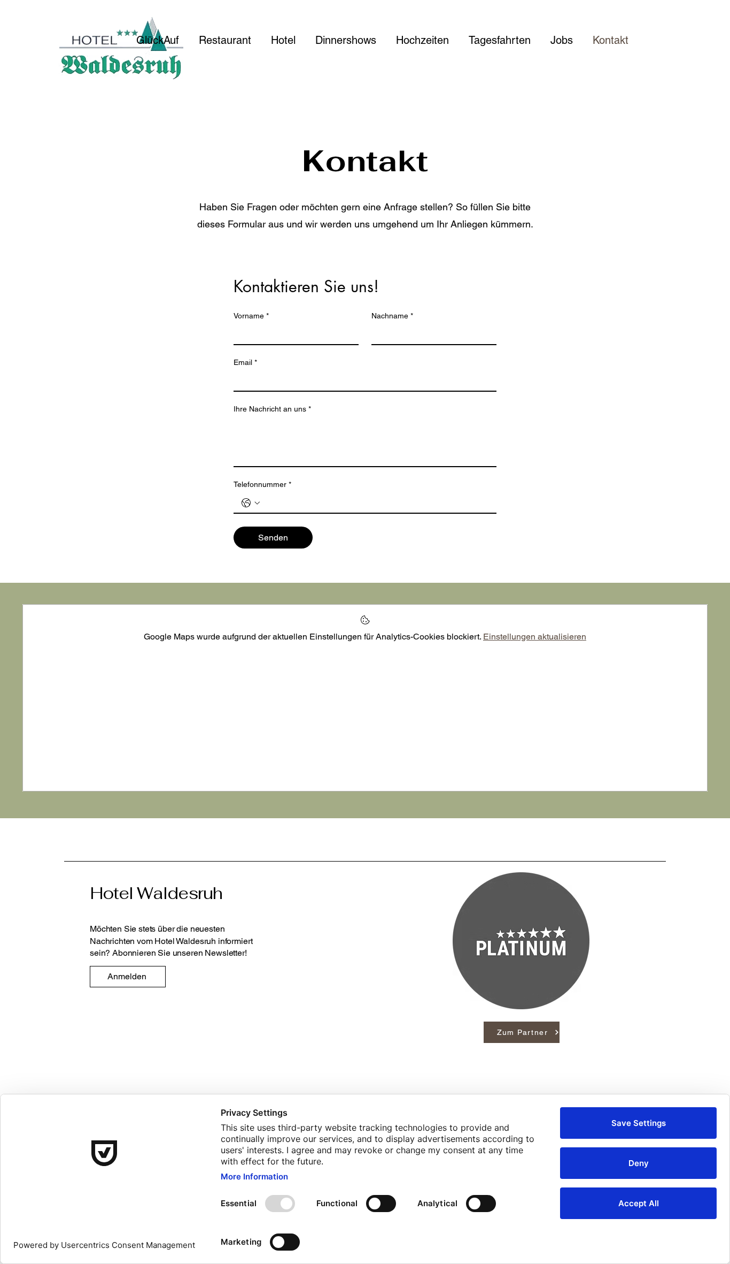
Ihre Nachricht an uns (272, 409)
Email (245, 362)
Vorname (251, 315)
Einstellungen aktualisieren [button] (534, 636)
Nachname (392, 315)
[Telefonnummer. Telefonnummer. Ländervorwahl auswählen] (250, 503)
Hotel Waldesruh (156, 893)
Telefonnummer (262, 484)
